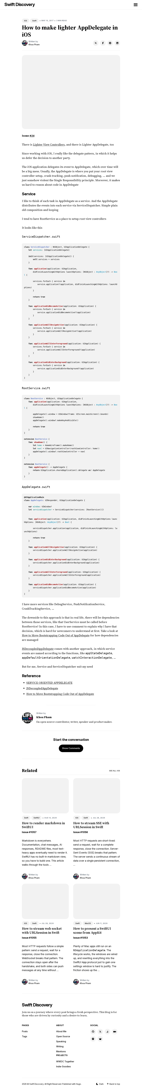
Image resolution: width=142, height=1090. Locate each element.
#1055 (32, 937)
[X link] (100, 1031)
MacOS (88, 923)
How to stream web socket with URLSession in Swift (42, 930)
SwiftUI (36, 818)
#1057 (32, 832)
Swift (34, 21)
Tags (24, 1036)
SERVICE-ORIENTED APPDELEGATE (49, 683)
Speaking (61, 1041)
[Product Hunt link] (93, 1039)
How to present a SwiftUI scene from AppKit (92, 930)
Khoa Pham (34, 44)
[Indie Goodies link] (100, 1039)
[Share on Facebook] (103, 43)
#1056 (84, 832)
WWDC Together (65, 1061)
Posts (25, 1031)
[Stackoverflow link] (107, 1031)
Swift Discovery (19, 4)
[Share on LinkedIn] (117, 43)
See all (114, 771)
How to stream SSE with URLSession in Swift (91, 825)
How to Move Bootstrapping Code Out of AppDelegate (56, 635)
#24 (32, 136)
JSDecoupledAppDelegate (38, 649)
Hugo (78, 1084)
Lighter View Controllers (49, 145)
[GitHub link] (93, 1031)
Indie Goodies (63, 1066)
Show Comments (71, 748)
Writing (60, 1046)
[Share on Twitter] (95, 43)
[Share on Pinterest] (110, 43)
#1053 (84, 937)
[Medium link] (114, 1031)
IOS (25, 21)
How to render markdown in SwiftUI (43, 825)
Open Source (63, 1036)
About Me (61, 1031)
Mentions (61, 1051)
